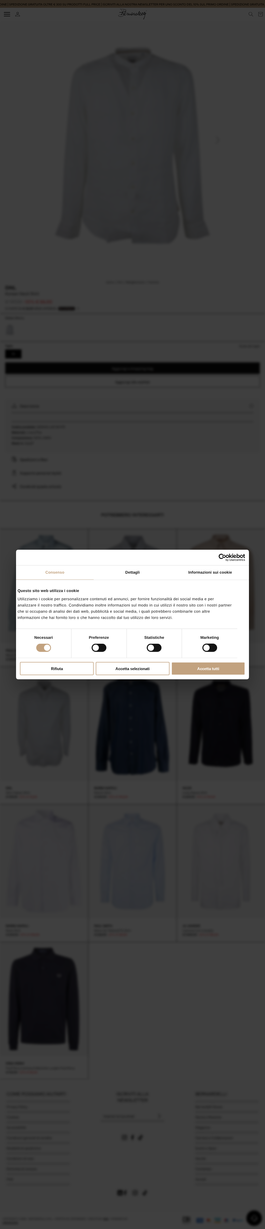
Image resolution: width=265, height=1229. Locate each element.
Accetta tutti (208, 668)
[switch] (99, 648)
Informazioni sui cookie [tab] (210, 572)
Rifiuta (57, 668)
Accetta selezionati (132, 668)
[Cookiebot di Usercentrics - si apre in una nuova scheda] (222, 557)
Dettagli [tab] (132, 572)
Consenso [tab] (54, 572)
